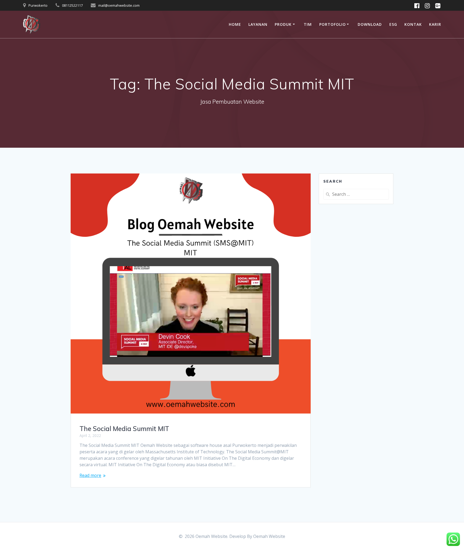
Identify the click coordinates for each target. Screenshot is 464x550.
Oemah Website (269, 536)
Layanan (257, 24)
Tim (308, 24)
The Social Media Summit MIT (124, 429)
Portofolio (332, 24)
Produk (283, 24)
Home (235, 24)
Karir (435, 24)
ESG (393, 24)
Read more (90, 475)
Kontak (413, 24)
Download (370, 24)
